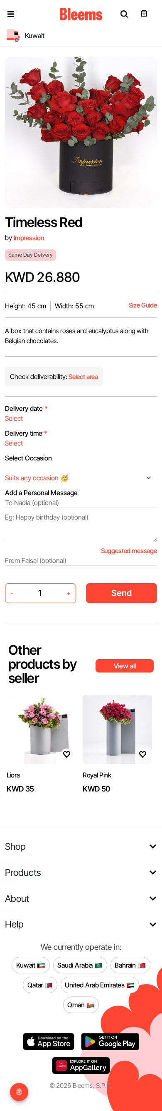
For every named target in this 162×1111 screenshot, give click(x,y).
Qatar (35, 984)
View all (125, 666)
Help (14, 924)
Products (23, 872)
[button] (11, 14)
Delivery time (26, 433)
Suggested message (129, 551)
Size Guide (143, 305)
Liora (13, 775)
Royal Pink (97, 775)
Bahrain (126, 965)
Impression (29, 238)
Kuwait (26, 965)
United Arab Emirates (95, 984)
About (17, 898)
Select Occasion (28, 458)
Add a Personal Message (41, 493)
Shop (15, 846)
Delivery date (26, 408)
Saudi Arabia (75, 965)
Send (121, 593)
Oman (76, 1004)
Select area (82, 377)
